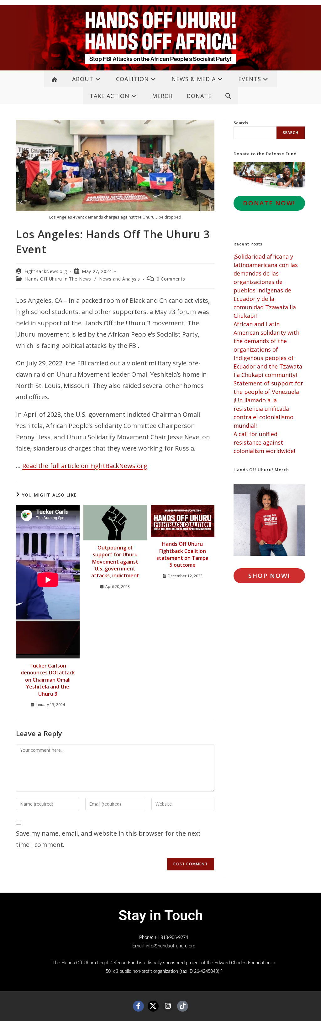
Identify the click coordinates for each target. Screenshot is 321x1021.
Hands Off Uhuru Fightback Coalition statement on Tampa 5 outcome (182, 554)
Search (241, 123)
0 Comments (171, 279)
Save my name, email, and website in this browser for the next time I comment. (108, 839)
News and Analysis (119, 279)
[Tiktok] (182, 1006)
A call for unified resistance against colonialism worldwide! (264, 442)
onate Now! (269, 203)
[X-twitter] (153, 1006)
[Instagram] (167, 1006)
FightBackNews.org (45, 271)
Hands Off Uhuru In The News (58, 279)
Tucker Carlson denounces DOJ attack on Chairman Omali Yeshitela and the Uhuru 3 (48, 679)
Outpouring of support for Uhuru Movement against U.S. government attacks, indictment (115, 561)
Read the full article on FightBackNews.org (84, 466)
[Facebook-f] (138, 1006)
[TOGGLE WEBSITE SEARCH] (228, 95)
